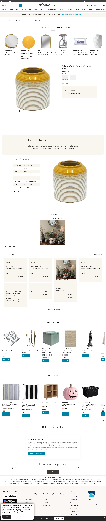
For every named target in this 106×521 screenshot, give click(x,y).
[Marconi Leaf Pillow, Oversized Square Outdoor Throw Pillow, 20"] (30, 409)
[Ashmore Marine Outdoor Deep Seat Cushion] (5, 408)
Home (2, 20)
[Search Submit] (20, 5)
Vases (20, 20)
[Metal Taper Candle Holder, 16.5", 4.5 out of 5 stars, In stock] (31, 339)
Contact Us (73, 494)
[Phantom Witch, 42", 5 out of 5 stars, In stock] (90, 339)
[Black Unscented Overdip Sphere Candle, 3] (24, 54)
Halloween (13, 1)
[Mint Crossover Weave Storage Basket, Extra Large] (87, 409)
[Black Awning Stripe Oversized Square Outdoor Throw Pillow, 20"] (23, 409)
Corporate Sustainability (30, 494)
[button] (53, 4)
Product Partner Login (76, 496)
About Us (26, 491)
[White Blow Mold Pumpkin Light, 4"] (64, 408)
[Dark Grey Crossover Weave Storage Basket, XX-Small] (89, 409)
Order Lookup (47, 491)
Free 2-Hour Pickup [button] (22, 1)
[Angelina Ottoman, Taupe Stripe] (104, 353)
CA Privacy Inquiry (75, 511)
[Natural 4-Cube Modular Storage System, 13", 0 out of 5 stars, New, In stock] (51, 392)
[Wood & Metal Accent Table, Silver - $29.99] (63, 41)
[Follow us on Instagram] (9, 491)
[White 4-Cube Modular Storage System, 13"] (44, 407)
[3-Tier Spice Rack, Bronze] (7, 353)
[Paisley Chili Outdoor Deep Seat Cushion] (10, 408)
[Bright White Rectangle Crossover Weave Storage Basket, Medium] (84, 409)
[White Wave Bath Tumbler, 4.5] (97, 41)
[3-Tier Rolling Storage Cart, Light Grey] (104, 408)
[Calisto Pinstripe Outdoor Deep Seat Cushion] (3, 408)
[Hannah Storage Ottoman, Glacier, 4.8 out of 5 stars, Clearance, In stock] (51, 339)
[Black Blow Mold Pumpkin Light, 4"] (66, 408)
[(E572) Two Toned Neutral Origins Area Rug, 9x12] (62, 355)
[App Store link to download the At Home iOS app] (10, 496)
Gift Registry (46, 505)
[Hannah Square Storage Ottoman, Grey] (46, 355)
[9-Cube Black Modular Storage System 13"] (46, 407)
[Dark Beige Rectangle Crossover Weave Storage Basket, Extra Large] (86, 409)
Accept (7, 516)
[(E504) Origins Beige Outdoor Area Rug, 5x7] (64, 355)
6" (72, 77)
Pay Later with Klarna (93, 504)
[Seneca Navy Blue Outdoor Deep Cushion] (12, 408)
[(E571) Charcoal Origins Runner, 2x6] (68, 355)
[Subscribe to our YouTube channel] (16, 491)
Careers (26, 502)
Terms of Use (73, 508)
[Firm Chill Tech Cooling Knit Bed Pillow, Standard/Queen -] (80, 41)
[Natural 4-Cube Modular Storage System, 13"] (43, 407)
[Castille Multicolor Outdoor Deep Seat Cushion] (7, 408)
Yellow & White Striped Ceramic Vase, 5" (76, 67)
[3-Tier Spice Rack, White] (5, 353)
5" (65, 77)
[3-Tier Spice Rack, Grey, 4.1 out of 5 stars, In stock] (11, 339)
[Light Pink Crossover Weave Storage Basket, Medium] (91, 409)
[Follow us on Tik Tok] (6, 491)
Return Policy (46, 496)
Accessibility (73, 499)
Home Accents (13, 20)
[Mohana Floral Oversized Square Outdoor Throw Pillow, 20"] (25, 409)
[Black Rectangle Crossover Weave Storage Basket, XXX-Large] (82, 409)
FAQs (71, 502)
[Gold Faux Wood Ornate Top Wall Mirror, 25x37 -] (46, 41)
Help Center (73, 491)
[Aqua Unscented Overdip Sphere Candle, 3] (27, 54)
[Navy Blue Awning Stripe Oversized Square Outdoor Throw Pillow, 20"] (26, 409)
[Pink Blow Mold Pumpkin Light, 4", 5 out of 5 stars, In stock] (71, 392)
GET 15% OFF (59, 518)
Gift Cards (46, 502)
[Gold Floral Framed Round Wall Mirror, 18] (11, 41)
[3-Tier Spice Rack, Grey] (3, 353)
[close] (31, 506)
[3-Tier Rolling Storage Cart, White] (102, 408)
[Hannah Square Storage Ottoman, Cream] (48, 355)
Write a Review (10, 254)
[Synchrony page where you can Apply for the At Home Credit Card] (91, 493)
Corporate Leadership (30, 496)
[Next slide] (103, 366)
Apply (89, 499)
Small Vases (27, 20)
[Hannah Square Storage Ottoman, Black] (44, 355)
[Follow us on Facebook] (3, 491)
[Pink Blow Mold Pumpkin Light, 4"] (62, 408)
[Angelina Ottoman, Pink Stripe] (102, 353)
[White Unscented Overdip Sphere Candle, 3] (29, 54)
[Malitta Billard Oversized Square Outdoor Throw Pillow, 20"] (31, 409)
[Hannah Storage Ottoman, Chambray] (51, 355)
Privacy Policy (73, 514)
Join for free (53, 472)
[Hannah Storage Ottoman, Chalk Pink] (50, 355)
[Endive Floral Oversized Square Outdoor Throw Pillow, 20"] (28, 409)
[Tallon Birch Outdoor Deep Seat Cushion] (8, 408)
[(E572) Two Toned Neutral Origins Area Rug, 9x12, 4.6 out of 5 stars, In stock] (71, 339)
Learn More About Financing (95, 502)
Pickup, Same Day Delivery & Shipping (53, 494)
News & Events (28, 499)
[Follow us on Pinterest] (13, 491)
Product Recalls (74, 505)
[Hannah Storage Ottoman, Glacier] (43, 355)
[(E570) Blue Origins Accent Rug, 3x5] (66, 355)
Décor (7, 20)
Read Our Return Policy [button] (36, 453)
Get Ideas (45, 499)
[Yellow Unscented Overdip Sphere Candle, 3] (28, 41)
